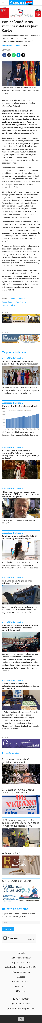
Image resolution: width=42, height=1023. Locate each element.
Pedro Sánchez (8, 302)
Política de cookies (21, 972)
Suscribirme (8, 929)
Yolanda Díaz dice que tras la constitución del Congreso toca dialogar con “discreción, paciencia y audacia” (20, 454)
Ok (21, 1019)
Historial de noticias (21, 958)
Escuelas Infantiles (21, 981)
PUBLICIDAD (21, 986)
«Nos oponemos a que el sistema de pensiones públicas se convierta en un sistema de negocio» (20, 494)
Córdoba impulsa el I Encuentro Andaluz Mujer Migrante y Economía (20, 362)
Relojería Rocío (13, 853)
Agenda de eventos (21, 962)
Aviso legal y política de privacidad (21, 967)
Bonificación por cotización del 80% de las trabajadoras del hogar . (20, 537)
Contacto (21, 953)
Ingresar (22, 991)
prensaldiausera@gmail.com (21, 1008)
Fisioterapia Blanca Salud (17, 881)
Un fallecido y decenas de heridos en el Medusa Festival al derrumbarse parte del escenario (20, 627)
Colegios (21, 977)
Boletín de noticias (15, 909)
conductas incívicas (18, 298)
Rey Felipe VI (21, 302)
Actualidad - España (11, 45)
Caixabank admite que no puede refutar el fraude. (17, 582)
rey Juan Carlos (8, 305)
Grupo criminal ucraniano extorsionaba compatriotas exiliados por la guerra (20, 686)
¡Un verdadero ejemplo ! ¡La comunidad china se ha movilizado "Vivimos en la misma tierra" (20, 823)
